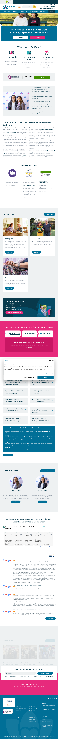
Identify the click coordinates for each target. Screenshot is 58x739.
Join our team (43, 11)
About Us (15, 11)
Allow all (45, 377)
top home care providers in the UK (45, 182)
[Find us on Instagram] (54, 698)
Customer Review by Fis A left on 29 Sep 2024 (26, 593)
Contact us (31, 723)
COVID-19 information (20, 715)
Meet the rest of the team (47, 470)
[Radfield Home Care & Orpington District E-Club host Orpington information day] (11, 652)
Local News (7, 662)
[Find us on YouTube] (56, 698)
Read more (15, 501)
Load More (50, 618)
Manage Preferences (28, 377)
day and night (50, 130)
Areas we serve (32, 706)
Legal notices (18, 710)
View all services (49, 214)
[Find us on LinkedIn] (52, 698)
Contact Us (52, 11)
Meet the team (32, 710)
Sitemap (17, 717)
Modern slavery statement (21, 708)
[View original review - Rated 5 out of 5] (14, 560)
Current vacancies (32, 721)
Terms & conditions (19, 704)
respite (22, 156)
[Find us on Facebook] (48, 698)
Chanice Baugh (42, 491)
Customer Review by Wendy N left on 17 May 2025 (27, 559)
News (30, 715)
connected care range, (38, 133)
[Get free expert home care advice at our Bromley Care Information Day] (47, 652)
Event (47, 662)
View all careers (34, 689)
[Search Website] (34, 6)
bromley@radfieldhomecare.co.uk (48, 705)
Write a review (42, 546)
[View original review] (8, 561)
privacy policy (50, 676)
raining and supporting (43, 140)
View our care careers (25, 689)
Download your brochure (13, 312)
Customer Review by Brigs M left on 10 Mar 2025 (27, 585)
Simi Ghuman (16, 491)
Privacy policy (18, 701)
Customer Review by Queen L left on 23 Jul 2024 (27, 610)
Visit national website (45, 8)
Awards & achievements (33, 712)
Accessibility (18, 712)
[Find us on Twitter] (50, 698)
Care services (7, 11)
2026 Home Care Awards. (13, 185)
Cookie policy (18, 706)
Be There (25, 130)
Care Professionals (11, 132)
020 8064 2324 (50, 6)
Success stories (34, 11)
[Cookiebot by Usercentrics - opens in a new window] (49, 361)
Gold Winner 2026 (19, 1)
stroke (4, 153)
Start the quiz (29, 347)
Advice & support (24, 11)
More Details (44, 729)
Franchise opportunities (33, 726)
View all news (50, 640)
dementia (16, 152)
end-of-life (47, 136)
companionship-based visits (46, 129)
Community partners (33, 708)
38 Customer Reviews (9, 705)
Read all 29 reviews (50, 546)
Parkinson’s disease (23, 152)
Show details (48, 373)
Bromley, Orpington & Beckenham (50, 4)
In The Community (13, 662)
